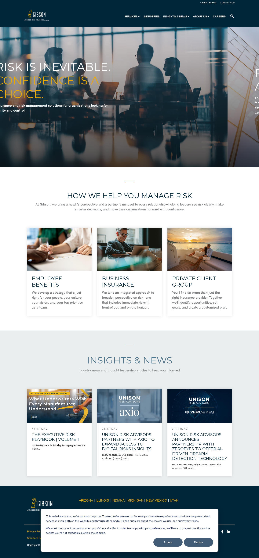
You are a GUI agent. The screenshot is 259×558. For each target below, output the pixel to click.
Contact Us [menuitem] (227, 2)
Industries (151, 16)
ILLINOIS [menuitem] (102, 500)
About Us (200, 16)
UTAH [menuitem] (174, 500)
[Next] (249, 91)
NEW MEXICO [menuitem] (156, 500)
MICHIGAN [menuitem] (135, 500)
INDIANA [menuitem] (118, 500)
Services (130, 16)
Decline (198, 542)
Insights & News (175, 16)
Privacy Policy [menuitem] (35, 531)
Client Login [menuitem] (208, 2)
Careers (219, 16)
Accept (168, 542)
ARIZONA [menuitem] (86, 500)
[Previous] (9, 91)
